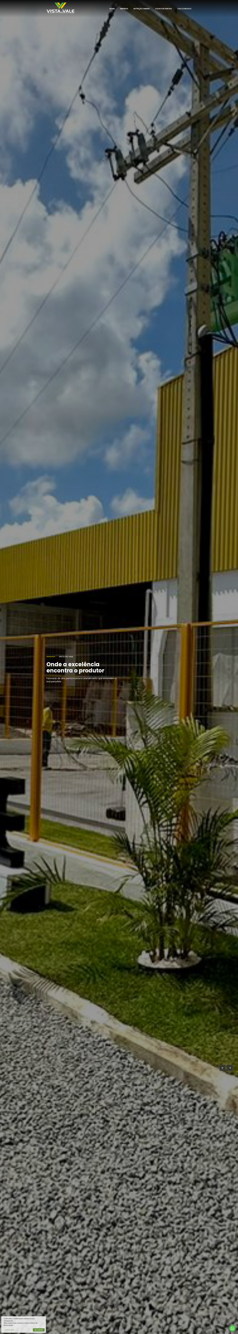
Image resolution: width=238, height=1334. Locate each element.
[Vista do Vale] (60, 8)
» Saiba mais (9, 1330)
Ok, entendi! (39, 1330)
